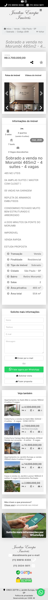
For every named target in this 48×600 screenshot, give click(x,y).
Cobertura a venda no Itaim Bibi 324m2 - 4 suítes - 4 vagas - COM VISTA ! (23, 420)
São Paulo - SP (29, 29)
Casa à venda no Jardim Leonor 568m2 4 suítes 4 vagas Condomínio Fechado (23, 477)
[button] (7, 93)
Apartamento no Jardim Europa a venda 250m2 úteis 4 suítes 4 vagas (22, 458)
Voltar (41, 31)
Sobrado (10, 31)
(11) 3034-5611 (37, 5)
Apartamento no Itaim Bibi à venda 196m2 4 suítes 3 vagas (24, 401)
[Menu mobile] (24, 14)
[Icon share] (22, 1)
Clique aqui (9, 505)
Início (8, 29)
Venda (17, 29)
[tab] (12, 75)
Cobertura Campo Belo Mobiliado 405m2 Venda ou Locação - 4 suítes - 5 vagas (23, 439)
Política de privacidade (24, 595)
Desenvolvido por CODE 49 (24, 598)
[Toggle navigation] (40, 10)
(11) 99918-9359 (16, 5)
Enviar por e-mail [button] (25, 358)
